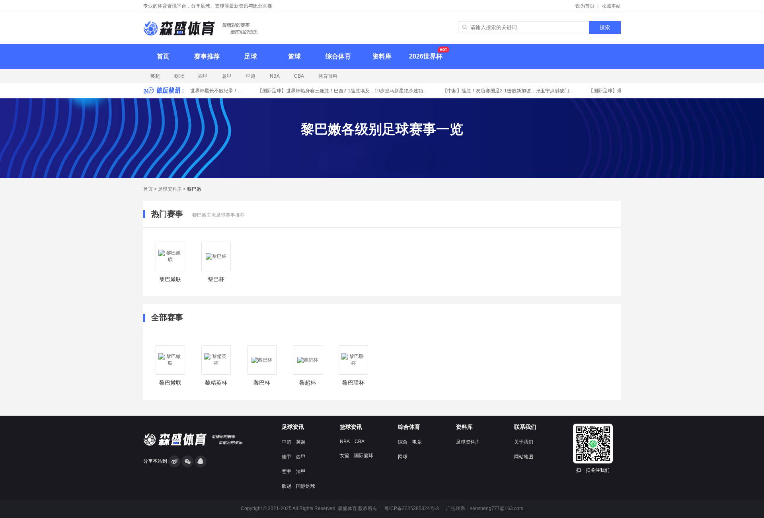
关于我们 (523, 442)
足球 (250, 56)
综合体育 (338, 56)
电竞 (417, 442)
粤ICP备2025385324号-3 (411, 508)
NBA (275, 76)
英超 (155, 76)
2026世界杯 (425, 56)
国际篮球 (363, 455)
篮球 (294, 56)
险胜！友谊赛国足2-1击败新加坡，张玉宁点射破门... (504, 91)
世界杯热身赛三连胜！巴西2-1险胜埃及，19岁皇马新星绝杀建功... (338, 91)
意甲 (227, 76)
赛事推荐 (207, 56)
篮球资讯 (351, 427)
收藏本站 (611, 6)
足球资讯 (293, 427)
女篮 (344, 455)
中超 (250, 76)
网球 (402, 456)
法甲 (301, 471)
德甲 (286, 456)
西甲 (203, 76)
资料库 (382, 56)
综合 (402, 442)
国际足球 (305, 486)
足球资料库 (170, 189)
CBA (299, 76)
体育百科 (327, 76)
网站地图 (523, 456)
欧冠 (179, 76)
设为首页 (584, 6)
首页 (163, 56)
